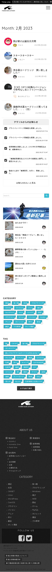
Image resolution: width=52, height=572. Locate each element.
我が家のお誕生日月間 (24, 41)
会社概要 (12, 462)
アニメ (11, 514)
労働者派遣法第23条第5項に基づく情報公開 (24, 563)
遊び (34, 495)
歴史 (34, 502)
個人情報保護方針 (14, 559)
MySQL (35, 510)
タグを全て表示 (26, 388)
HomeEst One (15, 444)
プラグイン (12, 506)
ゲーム (35, 506)
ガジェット (36, 514)
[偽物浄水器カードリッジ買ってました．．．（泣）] (8, 107)
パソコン (11, 510)
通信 (34, 517)
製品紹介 (12, 438)
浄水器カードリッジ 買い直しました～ (30, 71)
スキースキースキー (23, 55)
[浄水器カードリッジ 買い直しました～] (8, 70)
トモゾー (21, 60)
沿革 (10, 465)
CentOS (11, 502)
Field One (13, 447)
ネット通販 (12, 525)
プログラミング (38, 488)
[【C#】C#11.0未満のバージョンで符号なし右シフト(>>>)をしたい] (8, 87)
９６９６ (21, 77)
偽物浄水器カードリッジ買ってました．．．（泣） (30, 108)
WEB (34, 499)
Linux (10, 495)
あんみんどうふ (24, 96)
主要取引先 (13, 468)
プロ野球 (36, 521)
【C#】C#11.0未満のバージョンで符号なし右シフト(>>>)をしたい (30, 89)
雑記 (10, 484)
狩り (10, 517)
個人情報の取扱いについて (17, 556)
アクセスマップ (15, 471)
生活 (10, 488)
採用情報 (36, 444)
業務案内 (36, 438)
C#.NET (11, 491)
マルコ (20, 45)
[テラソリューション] (8, 11)
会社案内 (12, 453)
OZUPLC (12, 441)
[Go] (46, 196)
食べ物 (35, 484)
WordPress (13, 499)
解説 (10, 521)
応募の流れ (37, 450)
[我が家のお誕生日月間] (8, 41)
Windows (36, 491)
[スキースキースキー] (8, 56)
